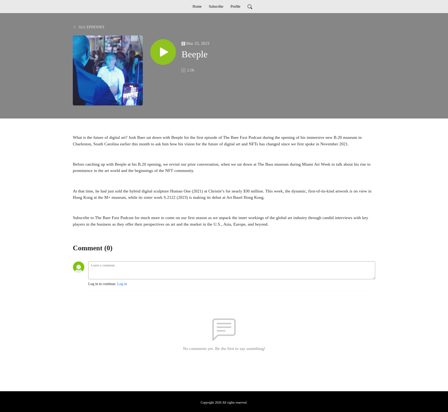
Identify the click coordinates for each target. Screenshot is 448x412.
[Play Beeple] (163, 52)
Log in (122, 284)
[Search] (250, 6)
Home (197, 6)
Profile (235, 6)
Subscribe (216, 6)
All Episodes (91, 27)
